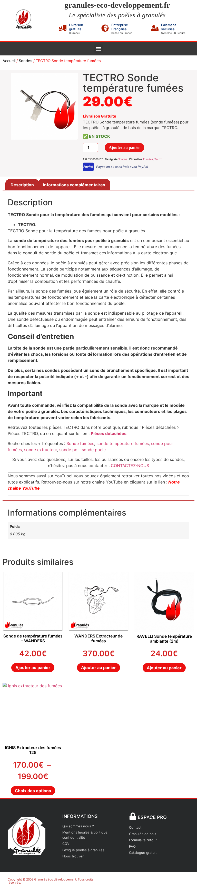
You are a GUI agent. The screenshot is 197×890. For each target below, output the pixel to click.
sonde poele (94, 449)
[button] (98, 48)
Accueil (9, 61)
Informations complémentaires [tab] (74, 184)
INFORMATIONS (80, 816)
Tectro (158, 159)
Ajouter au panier (124, 147)
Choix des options (33, 790)
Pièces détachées (108, 433)
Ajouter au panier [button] (32, 667)
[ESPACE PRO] (132, 816)
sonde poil (69, 449)
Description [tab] (22, 184)
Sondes (25, 61)
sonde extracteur (40, 449)
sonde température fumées (122, 443)
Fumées (148, 159)
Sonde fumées (80, 443)
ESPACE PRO (152, 817)
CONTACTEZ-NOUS (130, 465)
